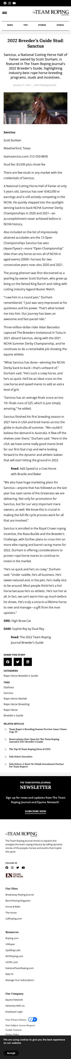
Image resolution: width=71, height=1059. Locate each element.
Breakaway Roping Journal (19, 894)
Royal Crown (47, 528)
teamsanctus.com (16, 156)
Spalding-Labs (13, 950)
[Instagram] (9, 3)
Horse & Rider (12, 906)
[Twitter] (17, 867)
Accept (11, 1053)
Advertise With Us (15, 1005)
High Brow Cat (21, 621)
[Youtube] (14, 3)
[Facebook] (5, 3)
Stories (42, 25)
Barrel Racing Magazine (17, 900)
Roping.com (11, 938)
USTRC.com (11, 962)
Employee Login (14, 1011)
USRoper (10, 944)
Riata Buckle (30, 534)
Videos (60, 25)
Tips (25, 25)
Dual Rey (38, 629)
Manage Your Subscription (19, 980)
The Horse (11, 912)
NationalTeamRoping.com (19, 968)
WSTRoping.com (14, 956)
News (10, 25)
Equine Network (14, 999)
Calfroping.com (13, 918)
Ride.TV (9, 974)
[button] (8, 662)
